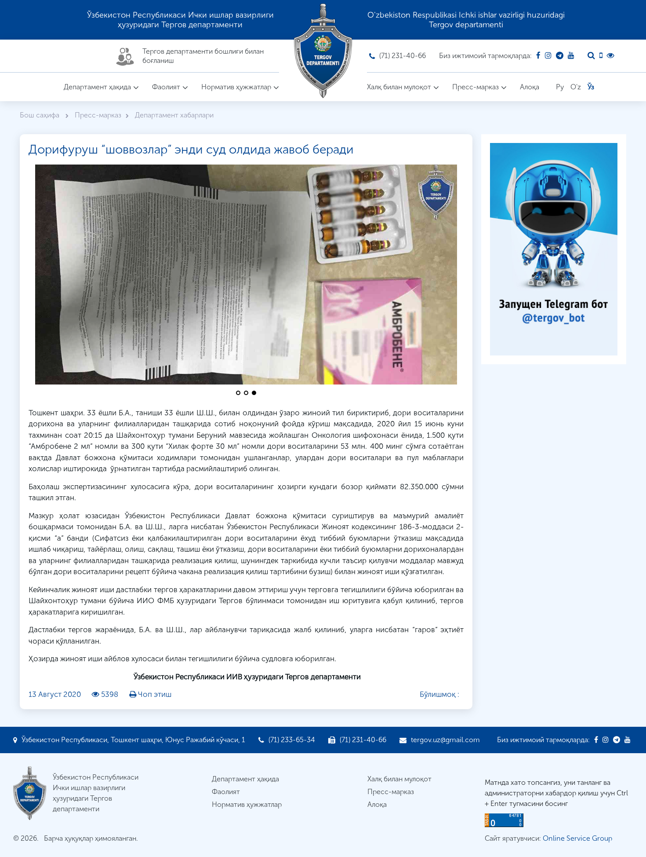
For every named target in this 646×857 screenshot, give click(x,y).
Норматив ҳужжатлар (236, 87)
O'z (575, 87)
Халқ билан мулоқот (399, 87)
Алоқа (529, 87)
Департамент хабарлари (174, 115)
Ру (560, 87)
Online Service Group (577, 838)
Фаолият (166, 87)
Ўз (591, 87)
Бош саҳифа (40, 115)
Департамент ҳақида (97, 87)
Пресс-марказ (475, 87)
